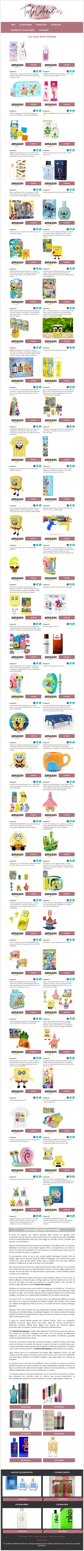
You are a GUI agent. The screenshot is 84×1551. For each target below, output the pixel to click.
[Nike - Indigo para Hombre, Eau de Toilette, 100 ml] (25, 1447)
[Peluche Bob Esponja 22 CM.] (25, 1078)
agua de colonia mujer (22, 1472)
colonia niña (44, 30)
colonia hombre (25, 24)
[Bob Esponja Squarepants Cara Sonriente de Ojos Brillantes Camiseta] (25, 446)
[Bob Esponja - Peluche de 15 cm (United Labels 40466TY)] (25, 525)
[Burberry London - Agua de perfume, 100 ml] (59, 1420)
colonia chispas (62, 1472)
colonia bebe (56, 24)
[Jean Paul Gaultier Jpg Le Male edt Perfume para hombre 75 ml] (25, 1393)
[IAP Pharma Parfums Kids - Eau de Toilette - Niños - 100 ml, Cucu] (59, 130)
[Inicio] (42, 20)
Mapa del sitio (42, 1540)
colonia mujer (41, 24)
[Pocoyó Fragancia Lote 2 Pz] (59, 604)
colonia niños (21, 1504)
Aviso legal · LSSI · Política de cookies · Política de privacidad (42, 1537)
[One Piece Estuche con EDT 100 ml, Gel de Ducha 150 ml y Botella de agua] (25, 209)
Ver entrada (26, 1407)
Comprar (33, 65)
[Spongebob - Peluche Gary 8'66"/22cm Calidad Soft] (59, 565)
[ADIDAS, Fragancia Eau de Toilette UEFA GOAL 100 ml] (59, 170)
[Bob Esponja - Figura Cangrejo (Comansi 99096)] (59, 920)
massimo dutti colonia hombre (23, 30)
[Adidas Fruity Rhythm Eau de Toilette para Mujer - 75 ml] (59, 91)
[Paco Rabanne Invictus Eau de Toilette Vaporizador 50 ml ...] (25, 1420)
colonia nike (62, 1504)
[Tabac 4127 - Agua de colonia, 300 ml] (59, 644)
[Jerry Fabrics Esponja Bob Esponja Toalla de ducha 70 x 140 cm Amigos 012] (59, 1078)
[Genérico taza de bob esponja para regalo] (59, 328)
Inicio (13, 24)
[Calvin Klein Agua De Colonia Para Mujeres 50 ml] (59, 1447)
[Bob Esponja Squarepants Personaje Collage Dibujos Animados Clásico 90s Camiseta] (25, 1117)
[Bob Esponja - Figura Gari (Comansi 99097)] (25, 1157)
